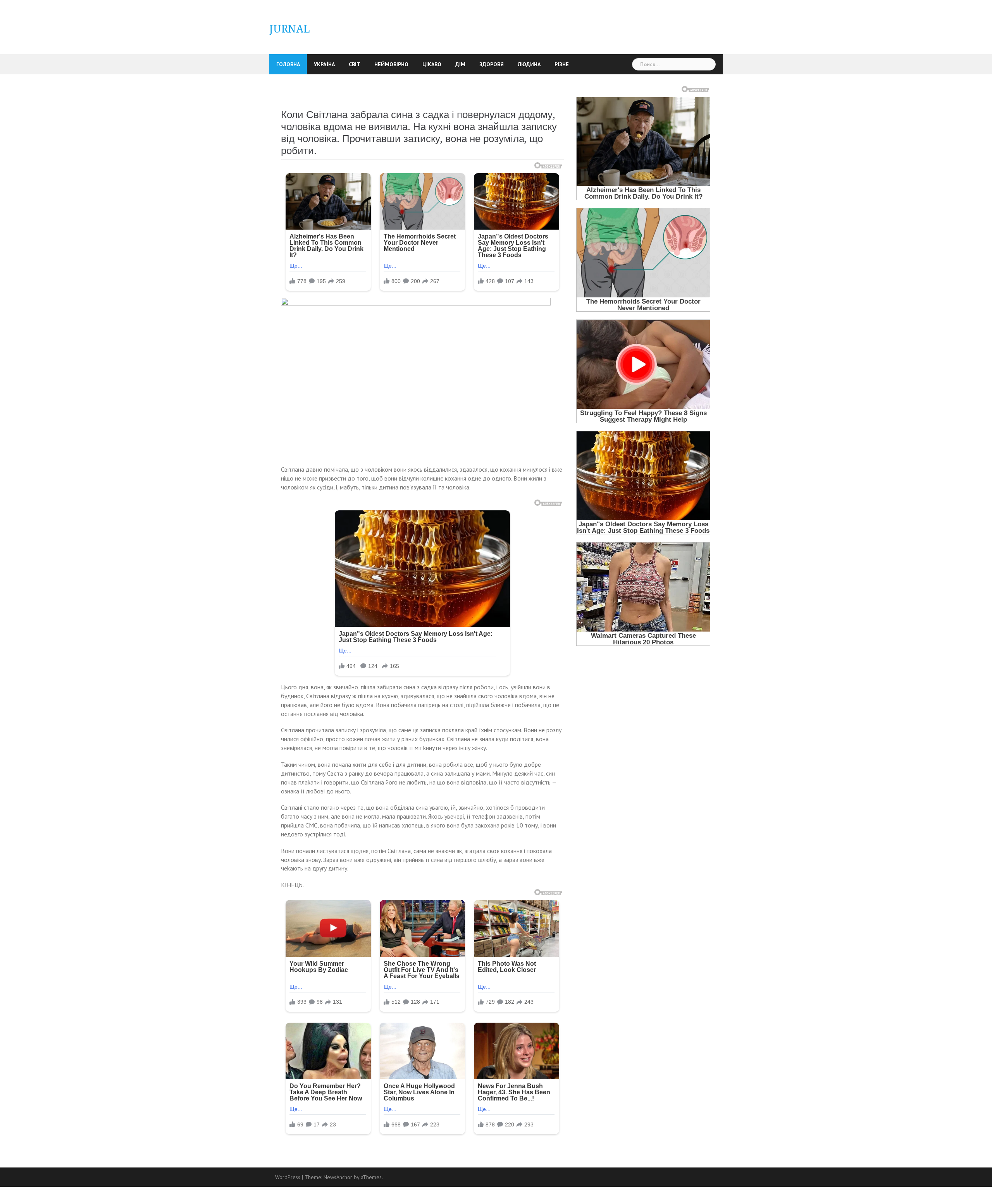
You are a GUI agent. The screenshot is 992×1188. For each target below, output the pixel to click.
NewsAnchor (338, 1177)
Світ (354, 64)
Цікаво (431, 64)
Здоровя (491, 64)
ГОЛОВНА (288, 64)
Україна (324, 64)
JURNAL (289, 29)
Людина (529, 64)
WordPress (287, 1177)
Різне (562, 64)
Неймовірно (391, 64)
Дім (460, 64)
